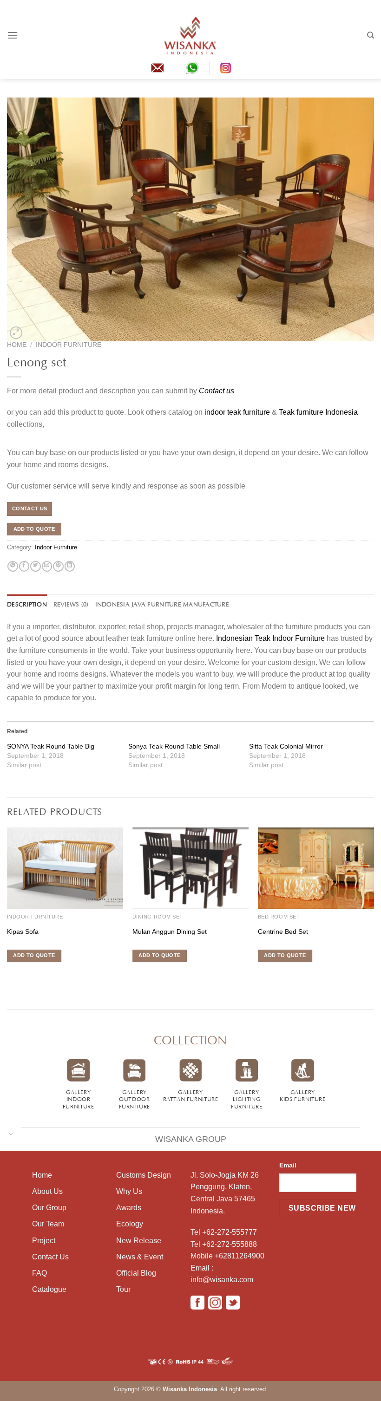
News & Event (139, 1257)
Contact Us (50, 1257)
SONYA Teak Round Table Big (50, 746)
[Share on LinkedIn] (70, 566)
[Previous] (7, 908)
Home (16, 344)
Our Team (48, 1224)
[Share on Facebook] (24, 566)
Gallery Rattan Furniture (190, 1095)
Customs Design (143, 1175)
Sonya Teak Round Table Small (174, 746)
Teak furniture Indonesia (318, 412)
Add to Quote (34, 529)
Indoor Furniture (68, 344)
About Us (47, 1191)
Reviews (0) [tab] (71, 603)
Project (43, 1241)
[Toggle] (11, 1133)
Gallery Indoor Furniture (78, 1099)
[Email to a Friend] (47, 566)
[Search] (370, 35)
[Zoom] (16, 332)
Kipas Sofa (23, 931)
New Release (138, 1241)
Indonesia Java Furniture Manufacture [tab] (162, 603)
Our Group (49, 1208)
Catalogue (49, 1289)
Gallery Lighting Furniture (247, 1099)
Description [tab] (27, 603)
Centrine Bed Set (283, 931)
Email (287, 1165)
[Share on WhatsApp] (12, 566)
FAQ (39, 1273)
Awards (128, 1208)
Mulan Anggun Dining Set (169, 931)
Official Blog (136, 1273)
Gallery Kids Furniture (303, 1095)
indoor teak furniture (237, 412)
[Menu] (12, 35)
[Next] (374, 908)
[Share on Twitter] (35, 566)
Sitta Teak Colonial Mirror (286, 746)
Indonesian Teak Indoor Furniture (270, 638)
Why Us (129, 1191)
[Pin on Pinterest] (58, 566)
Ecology (129, 1224)
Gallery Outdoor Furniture (135, 1099)
